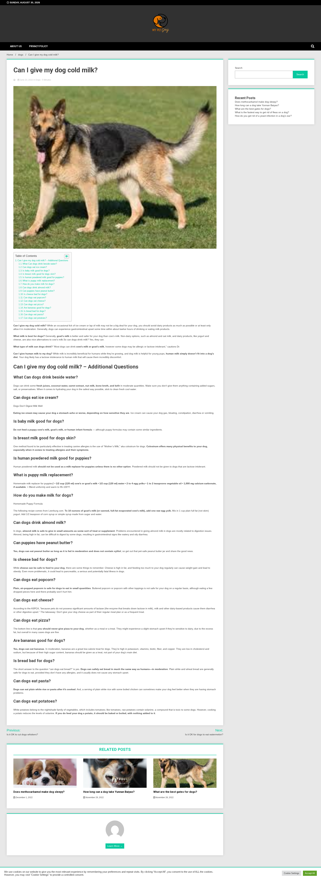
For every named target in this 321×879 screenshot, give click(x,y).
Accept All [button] (310, 873)
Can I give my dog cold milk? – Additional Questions (43, 260)
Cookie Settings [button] (291, 873)
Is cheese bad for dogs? (35, 294)
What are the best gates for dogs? (175, 791)
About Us (16, 46)
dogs (38, 80)
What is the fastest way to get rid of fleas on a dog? (262, 112)
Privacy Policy (38, 46)
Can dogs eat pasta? (34, 314)
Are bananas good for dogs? (37, 308)
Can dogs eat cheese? (34, 301)
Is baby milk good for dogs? (36, 271)
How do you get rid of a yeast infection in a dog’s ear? (263, 115)
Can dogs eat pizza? (34, 304)
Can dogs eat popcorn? (35, 297)
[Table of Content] (66, 256)
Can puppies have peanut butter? (39, 291)
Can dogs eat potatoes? (35, 318)
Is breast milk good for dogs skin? (39, 274)
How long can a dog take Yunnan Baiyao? (109, 791)
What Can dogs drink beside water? (40, 264)
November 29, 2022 (94, 797)
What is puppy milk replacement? (39, 281)
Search (238, 68)
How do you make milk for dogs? (38, 284)
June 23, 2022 (26, 80)
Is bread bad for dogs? (34, 311)
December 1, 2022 (24, 797)
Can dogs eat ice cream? (35, 267)
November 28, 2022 (164, 797)
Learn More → (115, 846)
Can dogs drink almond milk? (37, 287)
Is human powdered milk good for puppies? (43, 277)
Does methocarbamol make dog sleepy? (39, 791)
